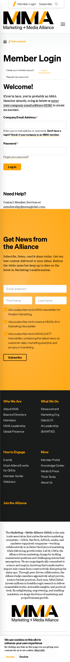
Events (7, 459)
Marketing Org (50, 414)
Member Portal (50, 459)
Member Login (26, 4)
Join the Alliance (15, 503)
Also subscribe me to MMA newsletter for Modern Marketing (34, 312)
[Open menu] (63, 24)
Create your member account (20, 70)
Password (10, 143)
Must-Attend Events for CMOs (16, 468)
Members (9, 420)
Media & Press (50, 471)
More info (39, 650)
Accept (10, 656)
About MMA (11, 408)
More (45, 452)
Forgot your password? (16, 157)
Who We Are (12, 401)
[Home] (5, 41)
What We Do (50, 401)
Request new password (17, 77)
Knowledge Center (52, 465)
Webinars (9, 481)
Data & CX (47, 420)
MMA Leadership (14, 425)
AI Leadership (49, 425)
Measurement (50, 408)
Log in (45, 70)
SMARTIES (48, 431)
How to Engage (14, 452)
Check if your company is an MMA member (35, 135)
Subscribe (45, 4)
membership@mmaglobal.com (24, 207)
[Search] (57, 4)
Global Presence (13, 431)
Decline (23, 657)
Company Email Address (20, 117)
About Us (46, 482)
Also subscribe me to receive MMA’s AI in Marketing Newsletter (34, 324)
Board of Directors (14, 414)
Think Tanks (48, 476)
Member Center (13, 476)
